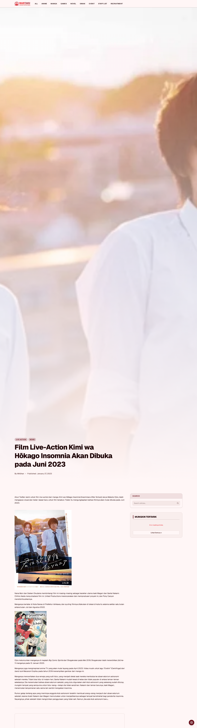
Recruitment (117, 4)
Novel (73, 4)
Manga (54, 4)
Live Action (21, 439)
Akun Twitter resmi (22, 497)
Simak (82, 4)
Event (92, 4)
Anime (44, 4)
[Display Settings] (191, 722)
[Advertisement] (147, 556)
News (32, 439)
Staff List (102, 4)
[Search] (177, 503)
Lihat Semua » (156, 533)
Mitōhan (20, 473)
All (36, 4)
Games (64, 4)
